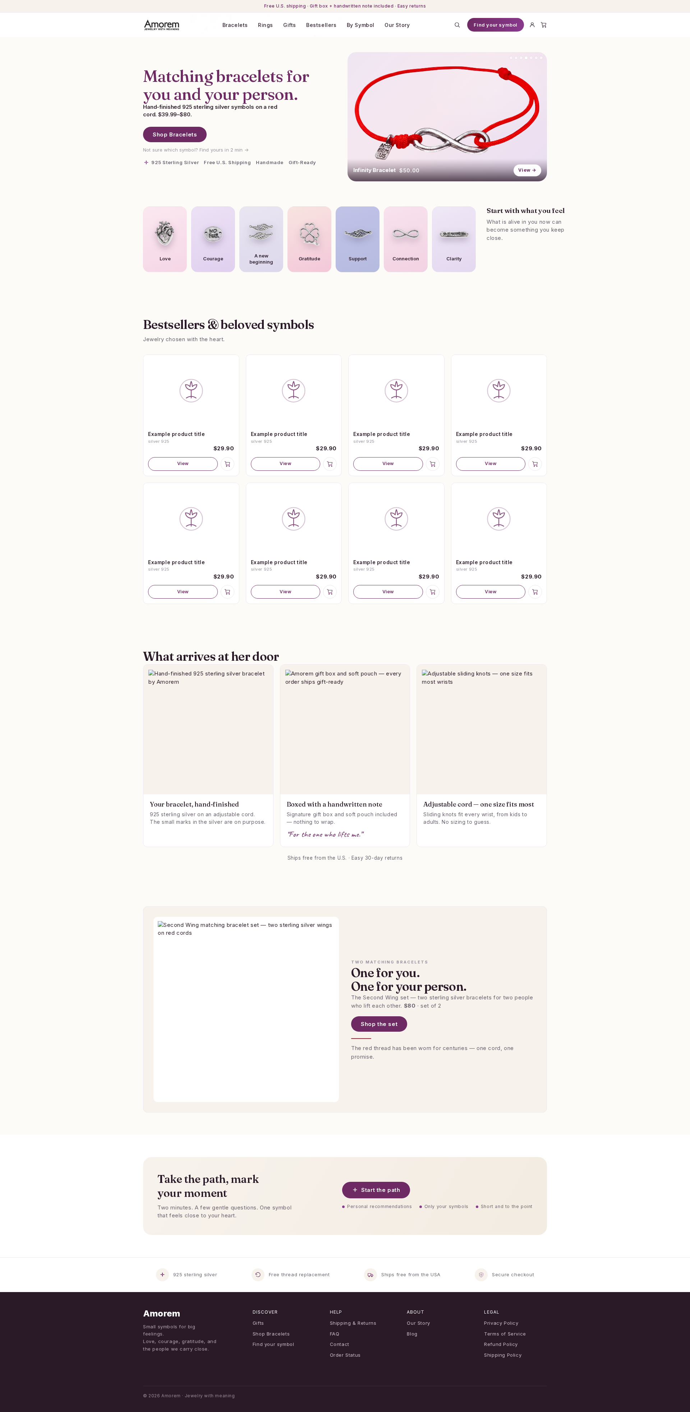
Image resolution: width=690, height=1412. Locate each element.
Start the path (380, 1189)
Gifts (289, 25)
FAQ (335, 1334)
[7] (541, 57)
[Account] (532, 25)
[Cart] (543, 25)
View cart (347, 1398)
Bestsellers (321, 25)
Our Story (397, 25)
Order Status (345, 1355)
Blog (412, 1334)
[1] (511, 57)
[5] (531, 57)
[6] (536, 57)
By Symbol (360, 25)
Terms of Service (505, 1334)
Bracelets (235, 25)
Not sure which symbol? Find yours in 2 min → (196, 150)
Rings (265, 25)
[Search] (457, 25)
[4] (526, 57)
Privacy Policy (501, 1323)
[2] (516, 57)
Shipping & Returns (353, 1323)
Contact (339, 1344)
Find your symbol (496, 25)
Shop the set (379, 1024)
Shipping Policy (502, 1355)
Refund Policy (501, 1344)
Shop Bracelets (175, 134)
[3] (521, 57)
